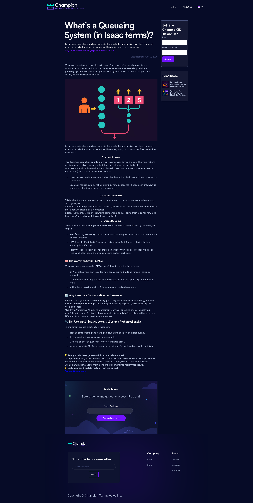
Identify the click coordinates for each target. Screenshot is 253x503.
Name (165, 37)
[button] (200, 7)
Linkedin (176, 465)
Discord (175, 459)
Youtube (176, 470)
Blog (149, 465)
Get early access (111, 418)
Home (173, 7)
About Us (187, 7)
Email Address (169, 47)
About (150, 459)
